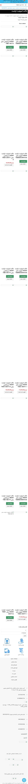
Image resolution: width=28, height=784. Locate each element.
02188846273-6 (21, 698)
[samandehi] (24, 734)
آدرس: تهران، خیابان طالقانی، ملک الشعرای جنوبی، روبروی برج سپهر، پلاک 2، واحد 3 (14, 689)
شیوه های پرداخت (14, 668)
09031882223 (21, 719)
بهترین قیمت (21, 645)
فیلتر (25, 635)
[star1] (25, 738)
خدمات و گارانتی (14, 676)
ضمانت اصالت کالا (7, 645)
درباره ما (14, 671)
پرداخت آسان (21, 655)
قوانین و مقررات (14, 679)
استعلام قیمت (23, 47)
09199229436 (21, 724)
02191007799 (21, 695)
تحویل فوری (7, 655)
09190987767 (21, 729)
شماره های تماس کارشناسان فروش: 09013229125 (14, 714)
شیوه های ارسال (14, 665)
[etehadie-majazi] (23, 745)
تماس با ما (14, 673)
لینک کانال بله (7, 2)
